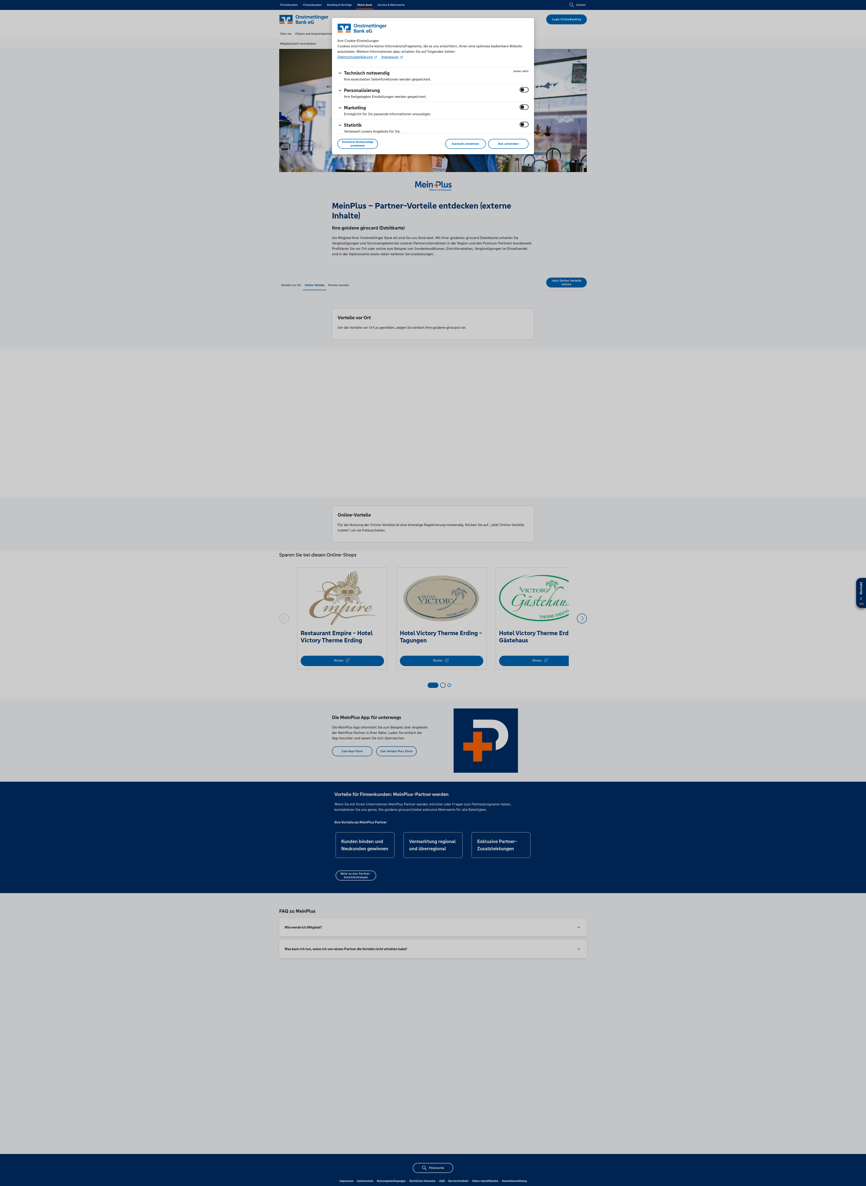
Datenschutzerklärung (355, 57)
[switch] (524, 89)
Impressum (389, 57)
